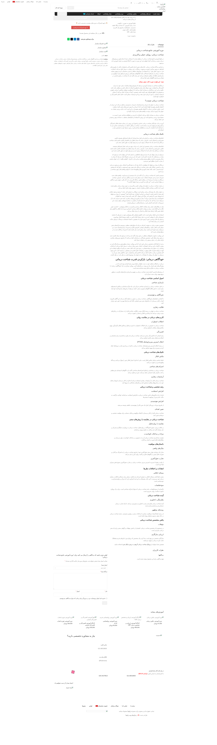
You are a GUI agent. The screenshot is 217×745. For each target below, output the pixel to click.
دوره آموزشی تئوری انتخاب (64, 621)
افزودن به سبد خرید (80, 18)
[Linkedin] (59, 672)
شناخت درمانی (59, 59)
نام (106, 591)
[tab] (160, 44)
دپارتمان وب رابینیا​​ (131, 715)
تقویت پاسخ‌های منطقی (60, 63)
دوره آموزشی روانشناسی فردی (110, 622)
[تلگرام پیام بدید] (105, 653)
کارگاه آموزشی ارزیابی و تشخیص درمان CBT (133, 624)
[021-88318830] (133, 672)
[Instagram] (77, 672)
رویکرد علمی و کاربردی (75, 61)
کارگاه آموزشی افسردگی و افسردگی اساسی (87, 624)
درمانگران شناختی (82, 59)
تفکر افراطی (69, 63)
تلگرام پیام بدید (103, 657)
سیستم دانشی (92, 61)
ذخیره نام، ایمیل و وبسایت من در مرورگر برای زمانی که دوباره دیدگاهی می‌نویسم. (82, 598)
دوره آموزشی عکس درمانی (154, 621)
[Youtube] (64, 672)
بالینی (102, 55)
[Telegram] (68, 672)
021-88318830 (131, 676)
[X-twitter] (77, 677)
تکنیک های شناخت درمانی (80, 63)
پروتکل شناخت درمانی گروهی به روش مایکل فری (136, 544)
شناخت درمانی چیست (102, 61)
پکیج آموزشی (84, 61)
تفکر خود (105, 65)
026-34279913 (103, 676)
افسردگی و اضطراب (63, 61)
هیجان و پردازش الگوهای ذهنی (95, 59)
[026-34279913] (105, 672)
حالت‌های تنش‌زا (91, 63)
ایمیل (78, 591)
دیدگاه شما (103, 571)
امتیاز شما (104, 565)
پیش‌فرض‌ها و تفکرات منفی (70, 59)
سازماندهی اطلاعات (97, 65)
